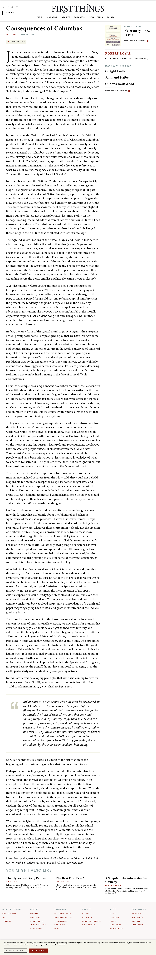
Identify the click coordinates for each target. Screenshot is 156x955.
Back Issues (115, 925)
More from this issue (135, 41)
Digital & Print (10, 913)
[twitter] (3, 7)
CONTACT (60, 909)
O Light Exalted (116, 71)
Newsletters (96, 17)
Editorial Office (62, 913)
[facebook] (8, 7)
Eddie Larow (12, 882)
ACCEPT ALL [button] (38, 950)
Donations (60, 925)
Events (111, 17)
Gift (4, 917)
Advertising (36, 921)
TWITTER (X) (138, 917)
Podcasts (79, 17)
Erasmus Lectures (91, 921)
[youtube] (12, 7)
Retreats (87, 917)
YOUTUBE (136, 921)
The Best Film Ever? (70, 878)
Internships (36, 928)
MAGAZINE (52, 17)
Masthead (35, 917)
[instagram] (17, 7)
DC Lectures (88, 925)
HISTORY (34, 913)
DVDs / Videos (116, 928)
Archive (66, 17)
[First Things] (78, 8)
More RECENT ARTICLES (116, 91)
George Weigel (63, 882)
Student (6, 921)
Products (115, 917)
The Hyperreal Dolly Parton (26, 878)
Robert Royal (12, 35)
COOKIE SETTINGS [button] (15, 950)
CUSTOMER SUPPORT (64, 917)
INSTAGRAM (137, 925)
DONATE (10, 13)
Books (113, 921)
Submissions (60, 921)
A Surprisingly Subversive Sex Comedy (126, 880)
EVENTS (87, 909)
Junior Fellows (38, 925)
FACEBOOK (137, 913)
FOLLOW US (139, 909)
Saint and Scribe (117, 77)
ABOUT (34, 909)
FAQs (56, 928)
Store (113, 913)
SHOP (113, 909)
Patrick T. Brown (113, 885)
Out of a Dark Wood (119, 84)
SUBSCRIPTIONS (12, 909)
